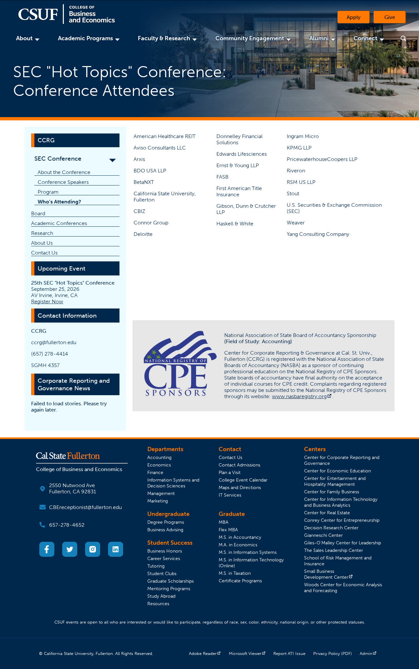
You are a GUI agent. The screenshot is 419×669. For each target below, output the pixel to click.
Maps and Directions (240, 487)
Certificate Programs (240, 581)
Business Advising (165, 530)
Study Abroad (161, 596)
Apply (353, 17)
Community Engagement (250, 38)
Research (42, 233)
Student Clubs (161, 573)
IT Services (230, 495)
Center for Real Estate (327, 513)
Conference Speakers (63, 182)
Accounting (159, 457)
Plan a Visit (230, 472)
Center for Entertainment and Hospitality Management (335, 481)
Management (161, 493)
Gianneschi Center (323, 535)
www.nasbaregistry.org (302, 396)
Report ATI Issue (289, 653)
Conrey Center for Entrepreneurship (341, 520)
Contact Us (44, 253)
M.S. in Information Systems (248, 552)
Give (395, 18)
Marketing (157, 501)
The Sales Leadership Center (333, 550)
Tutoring (156, 566)
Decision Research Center (331, 528)
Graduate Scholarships (170, 581)
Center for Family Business (331, 492)
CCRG (46, 140)
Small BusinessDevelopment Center (328, 574)
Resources (158, 604)
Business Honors (164, 551)
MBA (223, 522)
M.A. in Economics (238, 545)
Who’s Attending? (59, 202)
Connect (366, 38)
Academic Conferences (59, 223)
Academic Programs (86, 38)
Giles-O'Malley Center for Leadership (342, 543)
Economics (159, 465)
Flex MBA (228, 530)
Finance (155, 472)
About (25, 38)
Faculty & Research (165, 38)
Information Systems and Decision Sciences (173, 483)
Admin (368, 653)
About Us (42, 243)
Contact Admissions (239, 465)
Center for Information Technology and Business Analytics (340, 502)
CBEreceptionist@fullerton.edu (85, 507)
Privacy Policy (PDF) (332, 653)
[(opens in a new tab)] (46, 555)
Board (38, 213)
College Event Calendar (243, 480)
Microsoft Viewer (247, 653)
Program (48, 192)
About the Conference (64, 172)
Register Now (47, 301)
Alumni (320, 38)
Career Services (163, 558)
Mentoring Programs (168, 588)
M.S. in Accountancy (240, 537)
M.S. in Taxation (235, 573)
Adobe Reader (205, 653)
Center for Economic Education (337, 471)
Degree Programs (165, 522)
